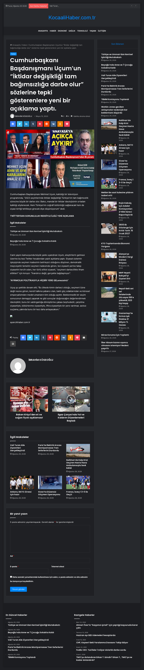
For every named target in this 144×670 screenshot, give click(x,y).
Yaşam (93, 31)
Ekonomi (62, 31)
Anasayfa (43, 31)
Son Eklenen (117, 44)
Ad (12, 556)
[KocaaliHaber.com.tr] (72, 17)
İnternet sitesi (58, 566)
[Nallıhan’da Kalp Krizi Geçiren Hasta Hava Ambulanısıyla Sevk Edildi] (78, 450)
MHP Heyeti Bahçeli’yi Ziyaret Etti (124, 275)
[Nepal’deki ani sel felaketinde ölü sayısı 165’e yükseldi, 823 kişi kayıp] (109, 292)
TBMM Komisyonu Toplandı (115, 99)
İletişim (102, 31)
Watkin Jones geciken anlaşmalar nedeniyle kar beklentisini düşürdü (114, 109)
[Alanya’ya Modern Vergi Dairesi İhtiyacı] (109, 258)
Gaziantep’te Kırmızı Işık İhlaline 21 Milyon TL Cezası (126, 319)
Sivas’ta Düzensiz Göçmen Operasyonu (49, 493)
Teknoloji (82, 31)
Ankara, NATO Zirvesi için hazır (21, 493)
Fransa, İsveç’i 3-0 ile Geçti (77, 493)
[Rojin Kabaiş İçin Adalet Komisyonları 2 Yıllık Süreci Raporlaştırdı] (109, 207)
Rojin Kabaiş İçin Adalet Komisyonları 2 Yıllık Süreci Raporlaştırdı (126, 209)
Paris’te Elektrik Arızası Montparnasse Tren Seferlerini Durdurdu (49, 448)
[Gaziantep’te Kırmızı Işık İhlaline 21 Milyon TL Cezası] (109, 317)
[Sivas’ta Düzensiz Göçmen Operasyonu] (50, 482)
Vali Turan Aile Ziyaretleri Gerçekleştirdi (67, 6)
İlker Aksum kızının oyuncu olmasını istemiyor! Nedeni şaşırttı (115, 345)
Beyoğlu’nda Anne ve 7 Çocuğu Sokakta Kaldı (33, 241)
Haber (53, 31)
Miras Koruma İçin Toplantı (115, 335)
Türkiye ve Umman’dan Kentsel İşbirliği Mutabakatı (36, 231)
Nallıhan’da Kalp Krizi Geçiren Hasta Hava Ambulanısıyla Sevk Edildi (77, 464)
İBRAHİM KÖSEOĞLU (23, 116)
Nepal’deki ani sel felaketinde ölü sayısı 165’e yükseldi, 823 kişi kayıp (126, 296)
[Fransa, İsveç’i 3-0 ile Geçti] (78, 482)
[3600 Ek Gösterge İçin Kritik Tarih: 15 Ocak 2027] (109, 228)
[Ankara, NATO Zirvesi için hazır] (22, 482)
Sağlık (72, 31)
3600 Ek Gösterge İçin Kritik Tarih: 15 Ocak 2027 (126, 229)
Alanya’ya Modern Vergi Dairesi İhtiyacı (126, 258)
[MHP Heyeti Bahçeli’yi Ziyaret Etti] (109, 276)
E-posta (14, 566)
